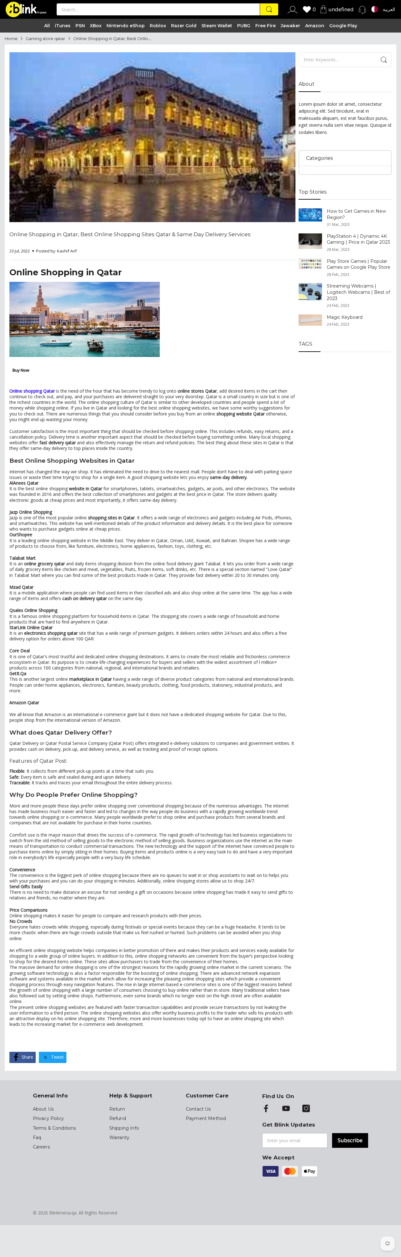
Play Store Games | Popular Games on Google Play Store (358, 264)
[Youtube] (286, 1109)
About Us (43, 1109)
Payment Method (206, 1118)
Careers (41, 1147)
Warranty (119, 1137)
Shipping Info (124, 1128)
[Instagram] (306, 1109)
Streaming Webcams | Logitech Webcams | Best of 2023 (358, 292)
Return (117, 1109)
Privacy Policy (48, 1118)
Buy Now (21, 370)
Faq (37, 1137)
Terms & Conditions (54, 1128)
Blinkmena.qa (62, 1213)
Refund (117, 1118)
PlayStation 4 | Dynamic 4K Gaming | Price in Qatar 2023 (358, 239)
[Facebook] (266, 1109)
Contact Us (198, 1109)
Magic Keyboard (344, 317)
